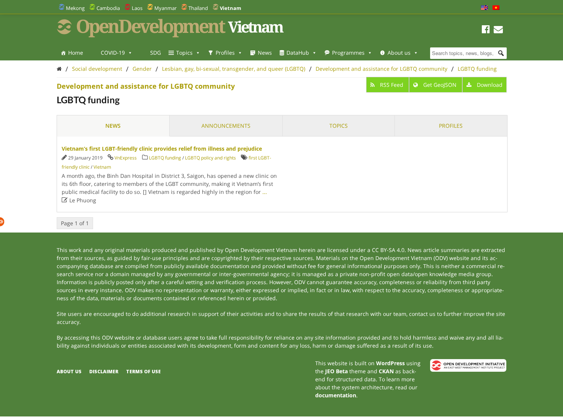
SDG (155, 52)
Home (75, 52)
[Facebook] (486, 30)
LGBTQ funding (477, 68)
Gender (142, 68)
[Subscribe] (498, 30)
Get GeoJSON (440, 84)
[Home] (59, 68)
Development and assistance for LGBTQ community (381, 68)
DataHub (297, 52)
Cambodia (108, 8)
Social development (97, 68)
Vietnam (102, 167)
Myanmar (165, 8)
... (264, 191)
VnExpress (126, 158)
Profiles (225, 52)
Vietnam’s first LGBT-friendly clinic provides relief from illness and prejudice (162, 148)
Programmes (348, 52)
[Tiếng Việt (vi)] (496, 8)
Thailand (198, 8)
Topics (184, 52)
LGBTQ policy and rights (210, 158)
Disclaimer (103, 371)
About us (399, 52)
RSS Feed (391, 84)
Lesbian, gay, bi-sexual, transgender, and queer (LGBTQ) (233, 68)
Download (488, 84)
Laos (137, 8)
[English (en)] (484, 8)
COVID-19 (113, 52)
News (265, 52)
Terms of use (143, 371)
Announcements (225, 125)
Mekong (75, 8)
